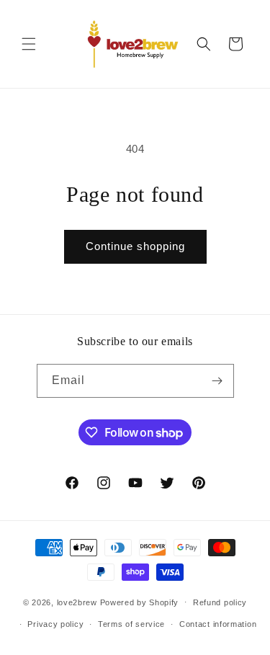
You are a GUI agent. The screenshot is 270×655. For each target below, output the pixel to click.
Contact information (217, 624)
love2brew (77, 601)
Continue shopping (135, 246)
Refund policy (220, 602)
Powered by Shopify (139, 601)
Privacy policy (55, 624)
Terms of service (131, 624)
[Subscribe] (217, 381)
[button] (29, 44)
